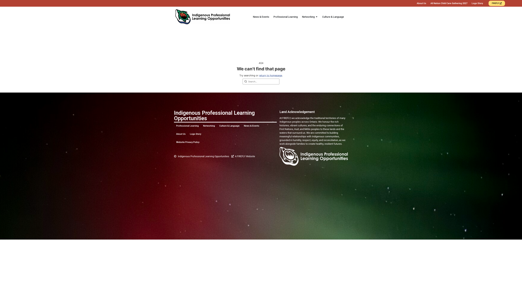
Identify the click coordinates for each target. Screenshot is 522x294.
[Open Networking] (316, 17)
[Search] (245, 82)
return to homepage (270, 75)
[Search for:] (261, 81)
